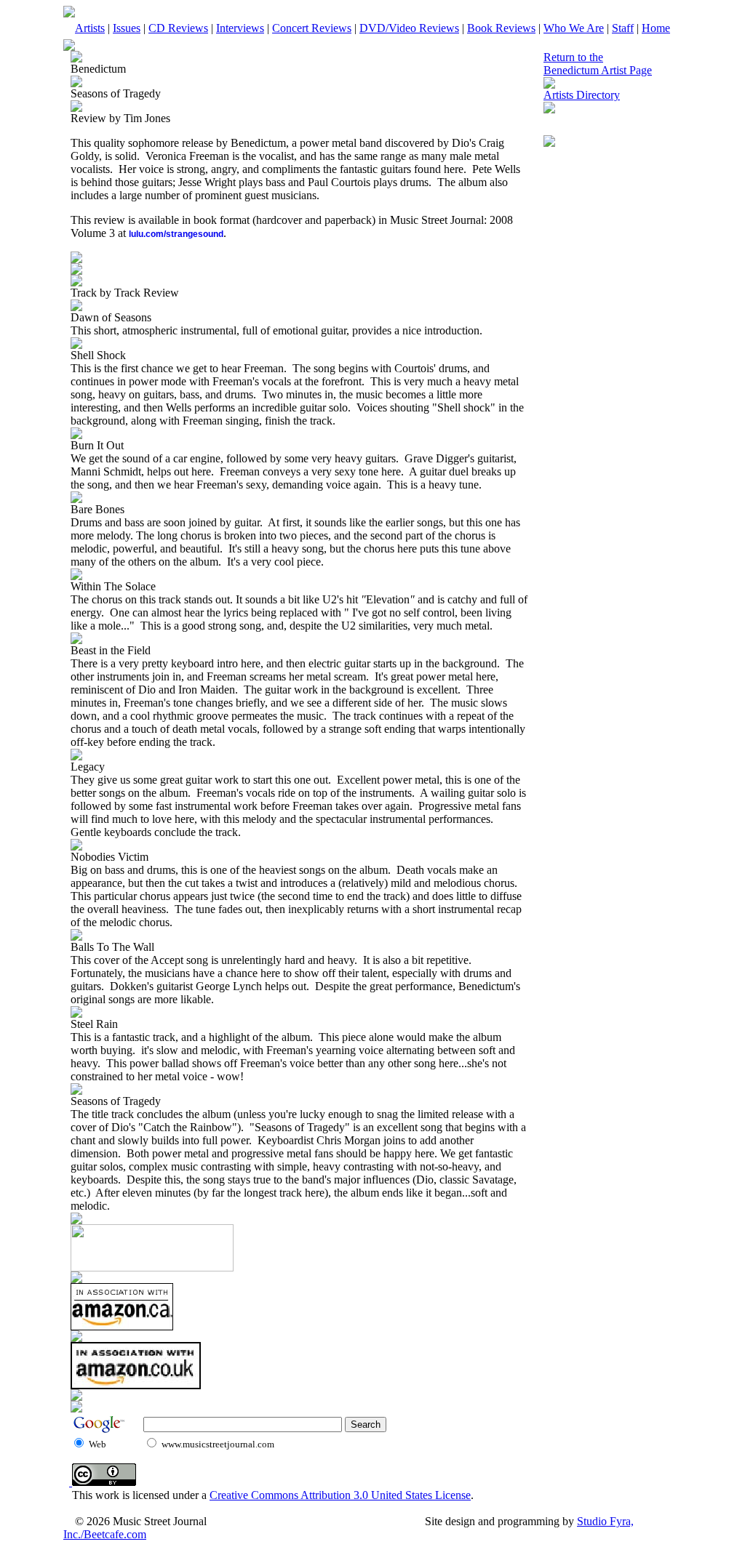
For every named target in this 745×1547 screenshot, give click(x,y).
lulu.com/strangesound (176, 234)
